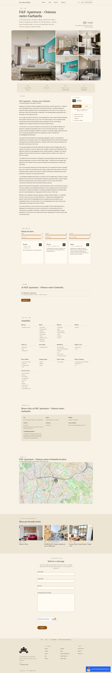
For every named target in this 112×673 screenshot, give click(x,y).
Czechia (46, 651)
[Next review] (89, 267)
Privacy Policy (81, 648)
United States (63, 658)
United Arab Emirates (64, 653)
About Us (56, 2)
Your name (40, 571)
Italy (46, 656)
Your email (40, 578)
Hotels (44, 2)
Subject (39, 585)
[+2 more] (90, 68)
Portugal (62, 648)
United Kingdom (63, 656)
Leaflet (81, 502)
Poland (46, 658)
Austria (46, 648)
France (46, 653)
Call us (86, 106)
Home (42, 639)
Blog (50, 2)
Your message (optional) (44, 592)
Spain (61, 651)
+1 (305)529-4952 (23, 664)
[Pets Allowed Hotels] (30, 650)
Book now (77, 106)
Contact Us (63, 2)
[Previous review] (86, 267)
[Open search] (78, 2)
